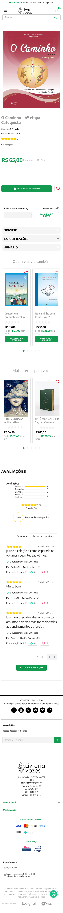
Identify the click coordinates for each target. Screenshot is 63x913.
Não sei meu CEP (50, 208)
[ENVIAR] (57, 740)
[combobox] (31, 17)
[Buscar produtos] (56, 17)
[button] (24, 448)
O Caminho (14, 129)
